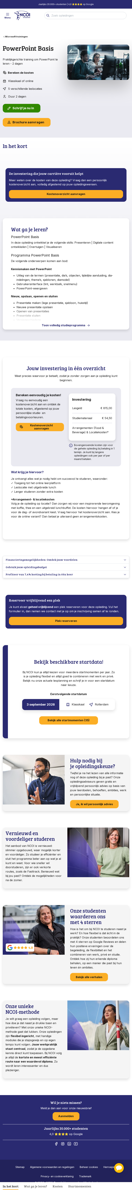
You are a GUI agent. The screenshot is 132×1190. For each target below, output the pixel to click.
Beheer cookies (89, 1167)
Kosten (58, 1186)
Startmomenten (79, 1186)
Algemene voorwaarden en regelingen (52, 1167)
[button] (119, 1168)
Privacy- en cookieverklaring (57, 1176)
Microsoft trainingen (16, 36)
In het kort (10, 1186)
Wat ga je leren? (35, 1186)
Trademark (85, 1176)
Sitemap (20, 1167)
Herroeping (110, 1167)
